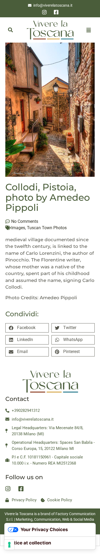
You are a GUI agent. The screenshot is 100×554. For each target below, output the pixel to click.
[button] (10, 30)
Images (18, 227)
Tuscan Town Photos (47, 227)
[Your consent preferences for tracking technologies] (9, 545)
